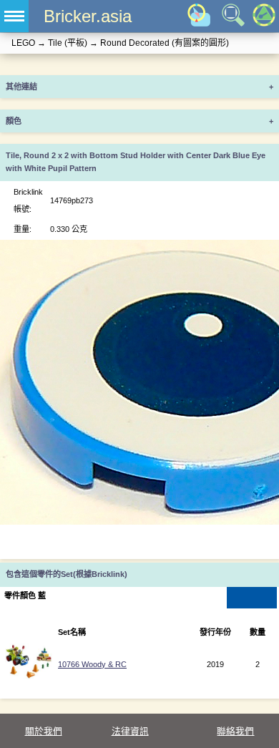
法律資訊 (130, 731)
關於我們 (43, 731)
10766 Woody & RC (92, 664)
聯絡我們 (235, 731)
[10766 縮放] (28, 676)
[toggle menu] (14, 16)
